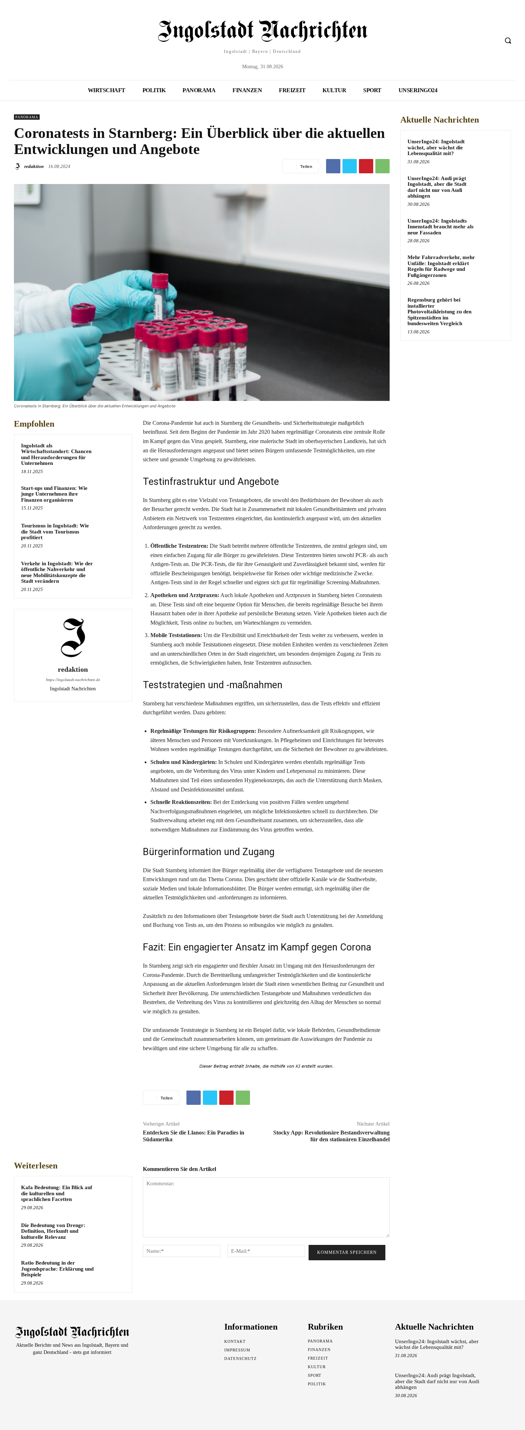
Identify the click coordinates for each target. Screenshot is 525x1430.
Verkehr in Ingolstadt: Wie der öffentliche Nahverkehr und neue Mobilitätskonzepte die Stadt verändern (57, 572)
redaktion (34, 166)
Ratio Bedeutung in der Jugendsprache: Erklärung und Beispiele (57, 1268)
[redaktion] (18, 166)
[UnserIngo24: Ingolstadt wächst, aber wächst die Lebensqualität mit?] (491, 149)
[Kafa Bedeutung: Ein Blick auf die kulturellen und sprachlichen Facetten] (111, 1196)
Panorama (26, 117)
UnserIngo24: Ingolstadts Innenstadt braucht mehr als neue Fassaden (441, 226)
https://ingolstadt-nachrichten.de (73, 679)
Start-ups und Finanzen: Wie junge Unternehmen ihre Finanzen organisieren (54, 494)
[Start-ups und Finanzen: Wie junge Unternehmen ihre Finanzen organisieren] (111, 497)
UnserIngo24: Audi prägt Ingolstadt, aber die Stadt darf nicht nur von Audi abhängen (437, 187)
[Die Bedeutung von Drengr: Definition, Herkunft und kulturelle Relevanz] (111, 1234)
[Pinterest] (366, 166)
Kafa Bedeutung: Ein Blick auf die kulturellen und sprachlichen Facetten (56, 1193)
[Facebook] (333, 166)
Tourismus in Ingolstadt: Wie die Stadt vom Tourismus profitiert (55, 531)
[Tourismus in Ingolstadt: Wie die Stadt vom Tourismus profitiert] (111, 534)
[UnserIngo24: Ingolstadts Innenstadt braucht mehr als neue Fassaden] (491, 229)
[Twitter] (349, 166)
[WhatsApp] (382, 166)
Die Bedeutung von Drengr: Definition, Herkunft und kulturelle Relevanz (53, 1231)
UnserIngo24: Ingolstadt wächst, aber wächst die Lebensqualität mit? (436, 147)
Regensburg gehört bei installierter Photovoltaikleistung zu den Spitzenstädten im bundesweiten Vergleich (439, 311)
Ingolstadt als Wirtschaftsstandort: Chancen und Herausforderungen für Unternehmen (56, 454)
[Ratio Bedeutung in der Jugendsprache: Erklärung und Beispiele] (111, 1272)
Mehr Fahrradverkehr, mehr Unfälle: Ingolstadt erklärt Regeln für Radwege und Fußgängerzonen (441, 266)
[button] (507, 40)
